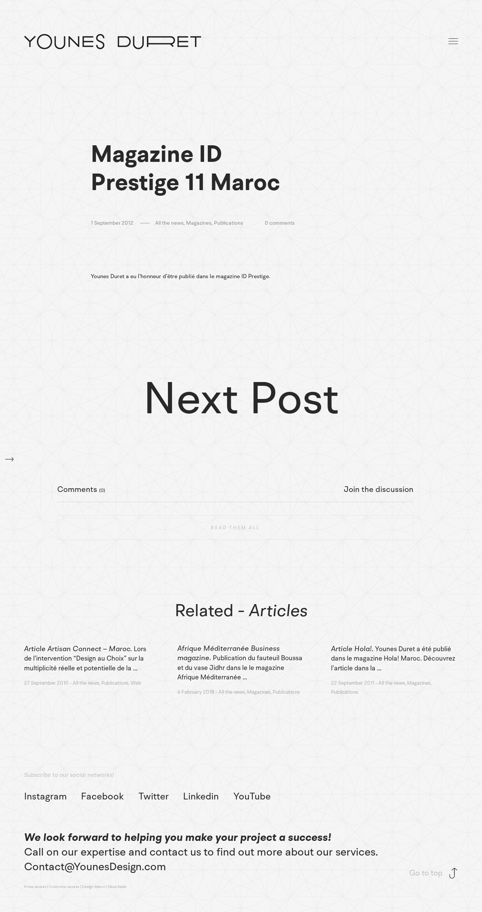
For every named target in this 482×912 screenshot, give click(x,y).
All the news (169, 223)
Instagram (45, 796)
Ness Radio (117, 886)
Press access (35, 886)
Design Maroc (93, 886)
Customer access (64, 886)
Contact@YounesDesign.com (95, 866)
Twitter (154, 796)
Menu (453, 41)
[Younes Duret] (112, 41)
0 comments (279, 223)
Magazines (198, 223)
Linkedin (201, 796)
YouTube (252, 796)
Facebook (102, 796)
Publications (228, 223)
